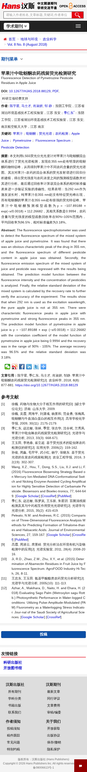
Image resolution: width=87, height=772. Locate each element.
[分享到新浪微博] (15, 366)
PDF (55, 91)
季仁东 (69, 113)
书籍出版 (14, 705)
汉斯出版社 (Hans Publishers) (50, 759)
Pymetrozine (21, 140)
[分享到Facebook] (22, 366)
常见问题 (13, 742)
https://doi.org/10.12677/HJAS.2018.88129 (46, 385)
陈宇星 (14, 106)
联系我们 (14, 712)
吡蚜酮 (31, 133)
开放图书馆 (12, 668)
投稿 (43, 634)
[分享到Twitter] (36, 366)
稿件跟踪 (13, 735)
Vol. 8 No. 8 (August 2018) (27, 44)
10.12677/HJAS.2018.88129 (30, 91)
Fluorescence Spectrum (53, 140)
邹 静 (48, 106)
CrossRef (48, 496)
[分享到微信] (7, 366)
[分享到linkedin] (29, 366)
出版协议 (53, 735)
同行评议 (53, 698)
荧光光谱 (45, 133)
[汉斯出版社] (18, 5)
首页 (12, 39)
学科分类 (14, 698)
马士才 (26, 106)
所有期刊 (14, 691)
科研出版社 (12, 662)
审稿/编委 (54, 712)
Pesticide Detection (15, 147)
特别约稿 (13, 749)
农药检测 (61, 133)
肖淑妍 (38, 106)
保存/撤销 (54, 742)
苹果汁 (18, 133)
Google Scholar (27, 496)
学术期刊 (15, 26)
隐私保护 (53, 749)
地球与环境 (29, 39)
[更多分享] (43, 366)
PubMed (64, 496)
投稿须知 (13, 728)
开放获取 (53, 728)
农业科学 (50, 39)
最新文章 (53, 691)
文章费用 (53, 705)
